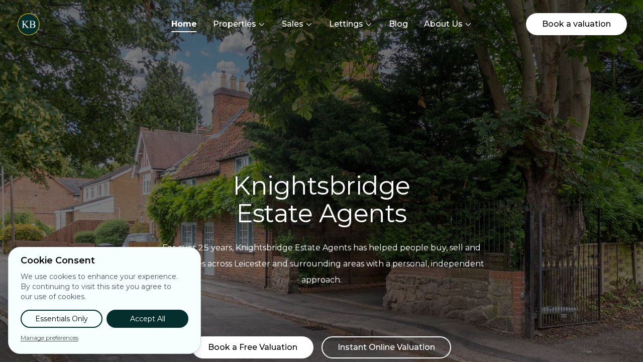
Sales (292, 24)
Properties (234, 24)
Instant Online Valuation (386, 347)
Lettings (346, 24)
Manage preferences (49, 337)
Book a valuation (576, 24)
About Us (443, 24)
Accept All (147, 318)
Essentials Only (61, 318)
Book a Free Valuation (252, 347)
